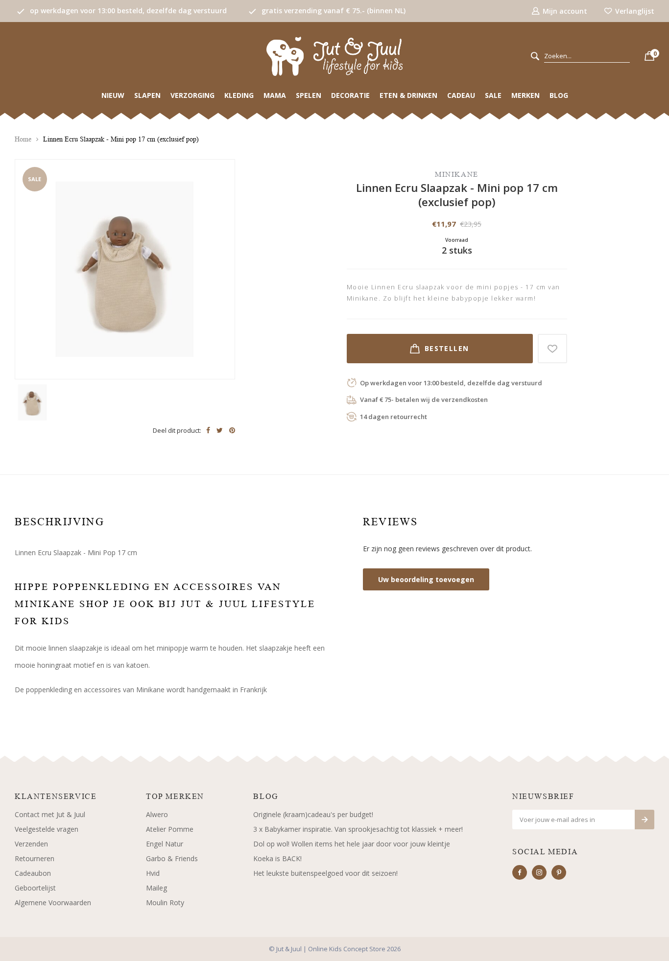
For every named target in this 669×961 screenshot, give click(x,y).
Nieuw (112, 95)
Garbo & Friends (172, 858)
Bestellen (447, 348)
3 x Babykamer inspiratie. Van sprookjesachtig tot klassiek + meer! (358, 829)
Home (23, 139)
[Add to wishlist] (552, 348)
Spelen (308, 95)
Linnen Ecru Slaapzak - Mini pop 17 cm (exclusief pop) (121, 139)
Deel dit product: (177, 430)
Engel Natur (164, 843)
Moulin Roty (165, 902)
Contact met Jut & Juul (50, 814)
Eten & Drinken (408, 95)
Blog (559, 95)
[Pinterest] (558, 872)
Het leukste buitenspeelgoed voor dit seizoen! (325, 873)
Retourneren (34, 858)
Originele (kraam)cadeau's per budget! (313, 814)
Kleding (239, 95)
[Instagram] (539, 872)
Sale (493, 95)
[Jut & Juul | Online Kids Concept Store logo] (334, 55)
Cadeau (461, 95)
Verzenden (31, 843)
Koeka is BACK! (277, 858)
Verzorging (192, 95)
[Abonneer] (644, 819)
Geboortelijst (35, 887)
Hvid (153, 873)
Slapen (147, 95)
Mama (274, 95)
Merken (525, 95)
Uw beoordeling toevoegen (426, 579)
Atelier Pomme (169, 829)
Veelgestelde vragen (46, 829)
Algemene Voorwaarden (53, 902)
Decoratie (350, 95)
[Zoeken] (535, 56)
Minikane (456, 174)
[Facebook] (519, 872)
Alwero (157, 814)
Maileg (156, 887)
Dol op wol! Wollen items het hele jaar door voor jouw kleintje (351, 843)
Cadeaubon (33, 873)
